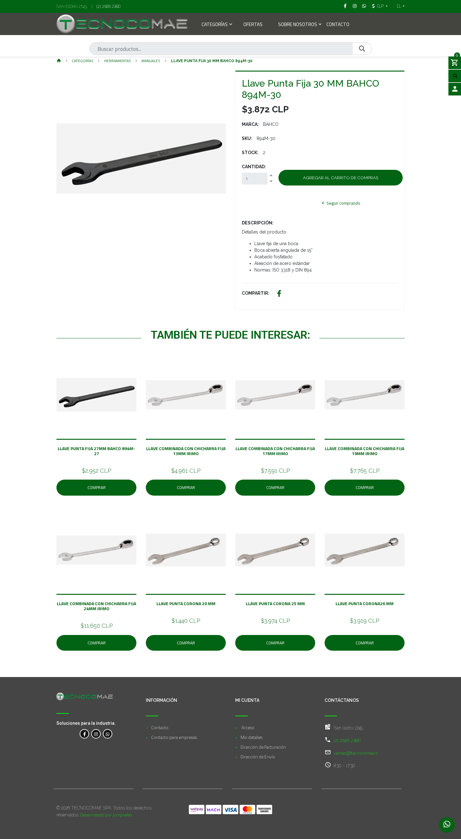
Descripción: (257, 222)
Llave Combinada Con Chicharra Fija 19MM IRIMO (364, 451)
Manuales (150, 61)
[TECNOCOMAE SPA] (122, 24)
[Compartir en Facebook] (279, 294)
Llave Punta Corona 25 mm (275, 603)
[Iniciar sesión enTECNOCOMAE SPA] (454, 89)
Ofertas (252, 25)
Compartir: (255, 293)
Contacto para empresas (174, 737)
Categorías (215, 25)
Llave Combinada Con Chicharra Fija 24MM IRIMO (96, 606)
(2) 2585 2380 (108, 6)
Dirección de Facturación (263, 747)
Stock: (250, 152)
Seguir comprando (343, 203)
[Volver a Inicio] (58, 61)
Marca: (250, 124)
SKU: (247, 138)
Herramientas (117, 61)
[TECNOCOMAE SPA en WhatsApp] (107, 734)
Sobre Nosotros (297, 25)
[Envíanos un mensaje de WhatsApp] (447, 825)
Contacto (337, 25)
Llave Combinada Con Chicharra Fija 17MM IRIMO (275, 451)
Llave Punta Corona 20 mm (185, 603)
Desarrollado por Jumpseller (106, 814)
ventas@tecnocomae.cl (356, 753)
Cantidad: (254, 166)
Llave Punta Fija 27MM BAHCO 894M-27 (96, 451)
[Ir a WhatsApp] (364, 6)
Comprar (96, 487)
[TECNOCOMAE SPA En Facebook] (84, 734)
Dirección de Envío (258, 756)
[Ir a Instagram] (355, 6)
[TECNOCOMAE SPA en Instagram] (96, 734)
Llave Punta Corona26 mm (365, 603)
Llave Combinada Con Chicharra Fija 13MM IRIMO (185, 451)
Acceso (247, 727)
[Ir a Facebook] (345, 6)
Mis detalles (251, 737)
